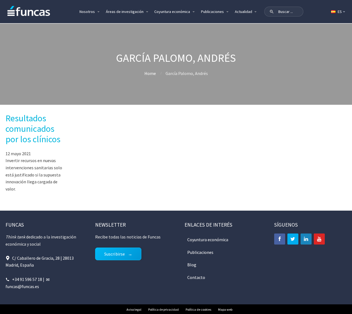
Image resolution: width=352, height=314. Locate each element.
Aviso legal (134, 309)
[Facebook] (279, 239)
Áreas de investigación (125, 11)
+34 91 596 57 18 (27, 279)
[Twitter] (292, 239)
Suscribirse (114, 254)
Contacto (196, 277)
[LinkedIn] (306, 239)
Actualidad (243, 11)
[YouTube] (319, 239)
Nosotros (87, 11)
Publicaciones (212, 11)
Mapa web (225, 309)
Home (150, 73)
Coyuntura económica (172, 11)
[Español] (337, 11)
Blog (191, 264)
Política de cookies (198, 309)
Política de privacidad (163, 309)
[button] (271, 11)
